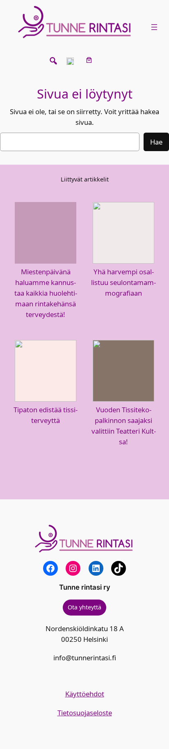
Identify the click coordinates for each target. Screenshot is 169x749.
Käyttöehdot (84, 693)
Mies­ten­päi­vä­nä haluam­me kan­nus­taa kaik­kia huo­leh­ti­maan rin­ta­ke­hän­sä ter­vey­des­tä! (45, 293)
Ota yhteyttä (84, 607)
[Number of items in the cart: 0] (89, 60)
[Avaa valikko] (154, 27)
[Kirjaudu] (108, 60)
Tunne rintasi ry (84, 587)
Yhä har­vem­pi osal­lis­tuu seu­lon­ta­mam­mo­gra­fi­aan (123, 282)
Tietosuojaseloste (84, 712)
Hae (156, 142)
